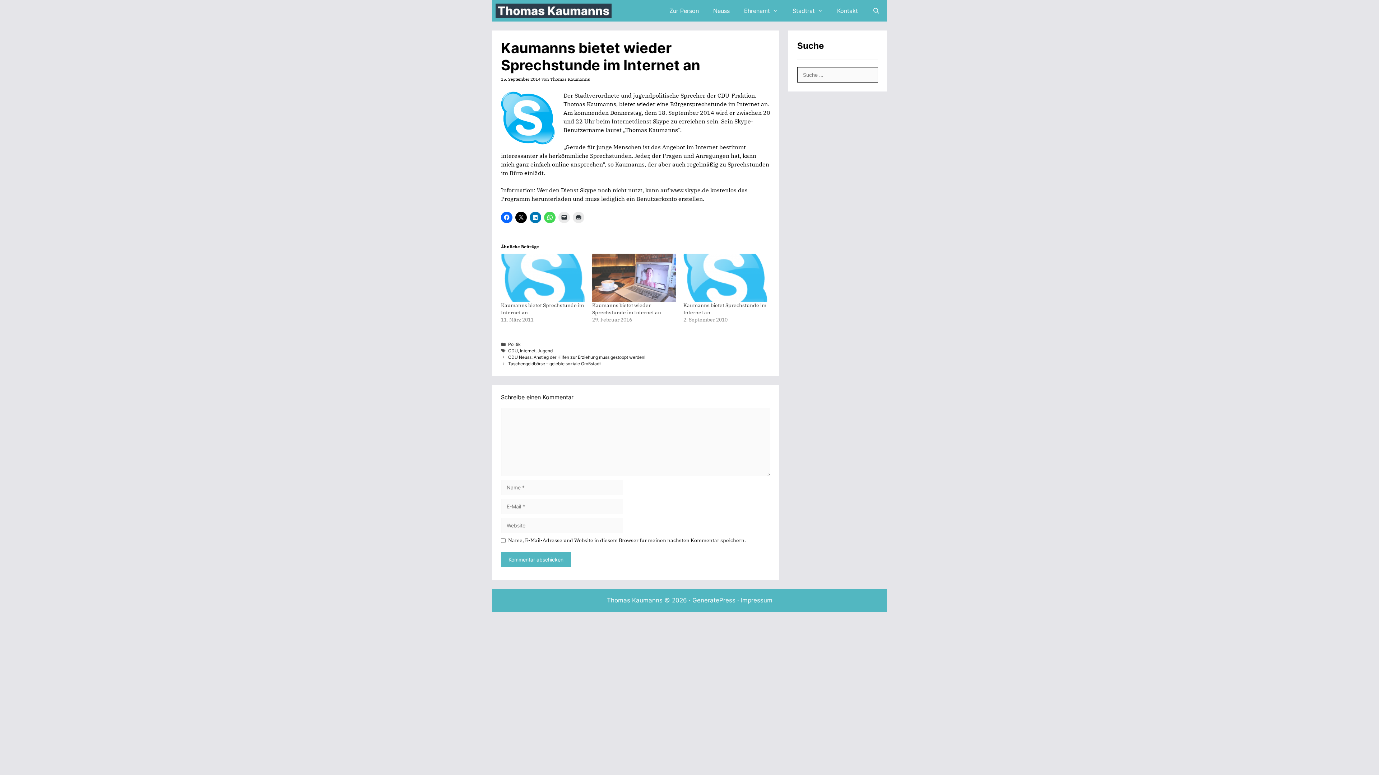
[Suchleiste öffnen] (876, 11)
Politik (514, 344)
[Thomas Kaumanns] (555, 11)
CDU (513, 350)
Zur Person (684, 10)
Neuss (721, 10)
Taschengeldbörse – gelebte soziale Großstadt (554, 363)
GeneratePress (713, 600)
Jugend (545, 350)
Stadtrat (804, 10)
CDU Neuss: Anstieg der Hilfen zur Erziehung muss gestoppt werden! (576, 357)
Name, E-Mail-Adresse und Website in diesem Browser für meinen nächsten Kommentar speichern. (627, 540)
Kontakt (847, 10)
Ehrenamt (757, 10)
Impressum (756, 600)
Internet (527, 350)
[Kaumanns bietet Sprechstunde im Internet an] (543, 278)
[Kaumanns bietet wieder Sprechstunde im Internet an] (634, 278)
